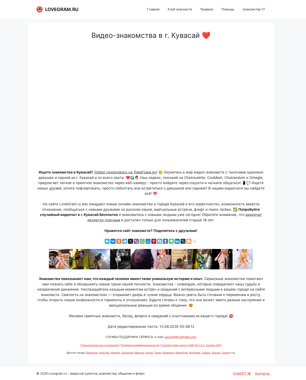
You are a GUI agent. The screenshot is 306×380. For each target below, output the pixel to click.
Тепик (225, 352)
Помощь (227, 9)
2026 (44, 373)
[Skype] (159, 241)
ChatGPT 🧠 (242, 373)
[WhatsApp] (142, 241)
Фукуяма (194, 352)
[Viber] (136, 241)
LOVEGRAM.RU (61, 9)
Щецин (216, 352)
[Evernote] (171, 241)
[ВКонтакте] (113, 241)
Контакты (262, 373)
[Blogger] (188, 241)
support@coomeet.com (180, 337)
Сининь (206, 352)
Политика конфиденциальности (140, 345)
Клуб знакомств (180, 9)
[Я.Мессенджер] (107, 241)
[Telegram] (124, 241)
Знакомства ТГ (254, 9)
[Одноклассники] (118, 241)
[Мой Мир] (148, 241)
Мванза (139, 352)
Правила (206, 9)
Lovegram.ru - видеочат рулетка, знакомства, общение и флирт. (97, 373)
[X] (130, 241)
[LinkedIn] (177, 241)
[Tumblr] (165, 241)
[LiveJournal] (182, 241)
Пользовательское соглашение (100, 345)
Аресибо (104, 352)
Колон (149, 352)
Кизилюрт (168, 352)
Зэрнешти (127, 352)
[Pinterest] (153, 241)
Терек (157, 352)
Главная (153, 9)
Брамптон (92, 352)
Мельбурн (181, 352)
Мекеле (115, 352)
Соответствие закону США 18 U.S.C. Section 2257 (191, 345)
